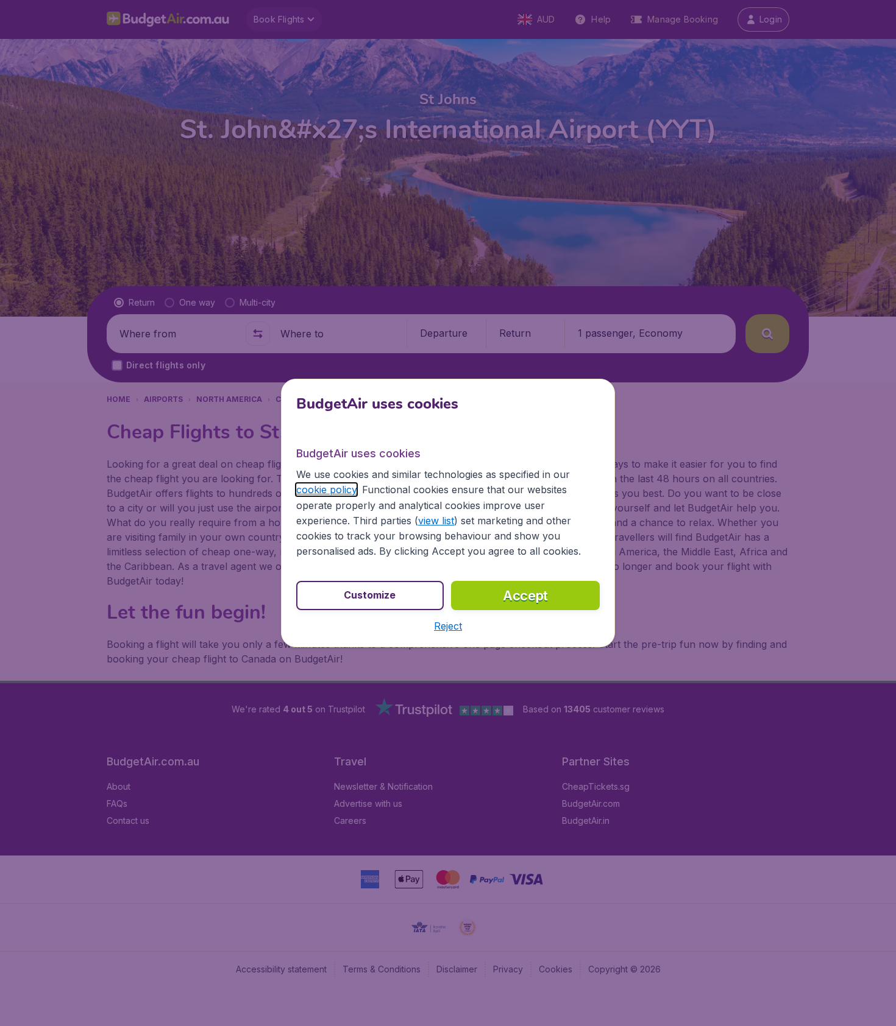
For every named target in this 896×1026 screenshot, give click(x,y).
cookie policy (326, 489)
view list (436, 521)
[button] (448, 626)
